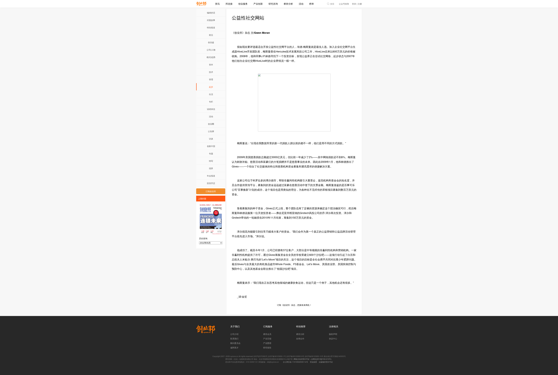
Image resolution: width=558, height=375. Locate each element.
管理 (211, 79)
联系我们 (234, 338)
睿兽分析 (288, 3)
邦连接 (229, 3)
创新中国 (211, 146)
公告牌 (211, 131)
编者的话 (211, 12)
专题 (211, 153)
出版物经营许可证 (326, 362)
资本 (211, 64)
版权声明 (333, 334)
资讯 (217, 3)
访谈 (211, 138)
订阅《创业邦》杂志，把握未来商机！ (294, 304)
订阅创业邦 (211, 191)
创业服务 (243, 3)
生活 (211, 94)
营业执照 (313, 362)
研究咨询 (273, 3)
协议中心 (333, 338)
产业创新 (258, 3)
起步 (211, 86)
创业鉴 (211, 42)
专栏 (211, 101)
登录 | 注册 (357, 3)
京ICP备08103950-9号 (295, 356)
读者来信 (211, 109)
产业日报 (267, 338)
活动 (301, 3)
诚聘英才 (234, 347)
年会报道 (211, 175)
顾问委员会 (235, 343)
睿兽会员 (267, 334)
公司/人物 (211, 49)
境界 (211, 168)
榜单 (311, 3)
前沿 (211, 34)
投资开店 (211, 183)
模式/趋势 (211, 57)
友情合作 (300, 338)
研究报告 (267, 347)
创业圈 (211, 123)
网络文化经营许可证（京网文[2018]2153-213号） (313, 359)
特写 (211, 160)
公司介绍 (234, 334)
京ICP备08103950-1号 (277, 356)
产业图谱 (267, 343)
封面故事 (211, 20)
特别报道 (211, 27)
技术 (211, 71)
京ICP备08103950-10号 (314, 356)
